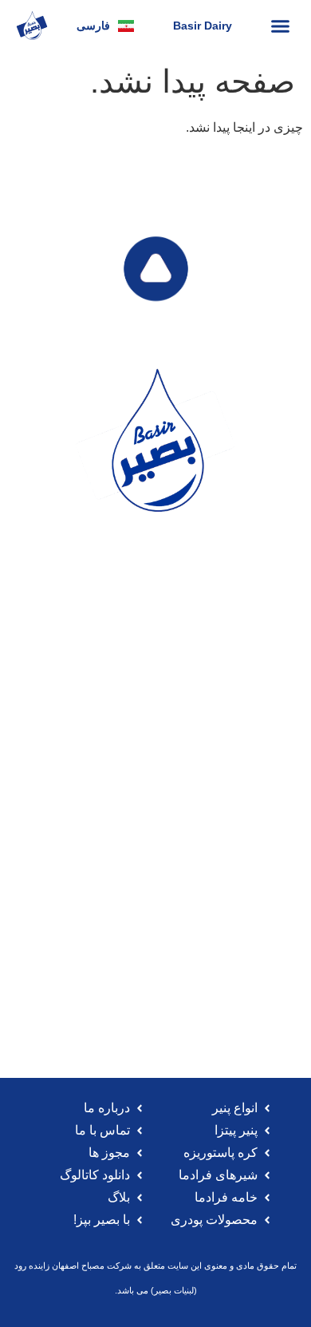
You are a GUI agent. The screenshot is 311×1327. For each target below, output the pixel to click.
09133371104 (185, 984)
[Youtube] (171, 609)
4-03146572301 (163, 772)
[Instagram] (109, 609)
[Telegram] (202, 609)
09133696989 (69, 772)
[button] (281, 25)
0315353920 (92, 984)
